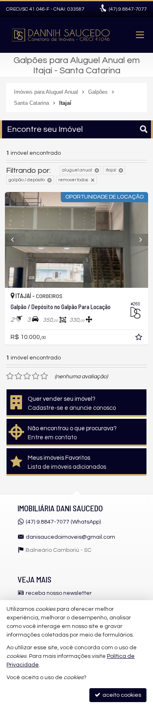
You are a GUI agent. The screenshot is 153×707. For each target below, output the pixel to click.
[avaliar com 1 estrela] (10, 376)
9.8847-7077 (128, 9)
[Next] (137, 240)
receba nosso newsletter (59, 593)
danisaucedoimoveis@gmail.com (70, 537)
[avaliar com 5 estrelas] (44, 376)
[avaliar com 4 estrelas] (36, 376)
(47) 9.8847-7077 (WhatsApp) (63, 522)
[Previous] (16, 240)
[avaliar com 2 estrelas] (18, 376)
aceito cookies (121, 695)
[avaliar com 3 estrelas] (27, 376)
